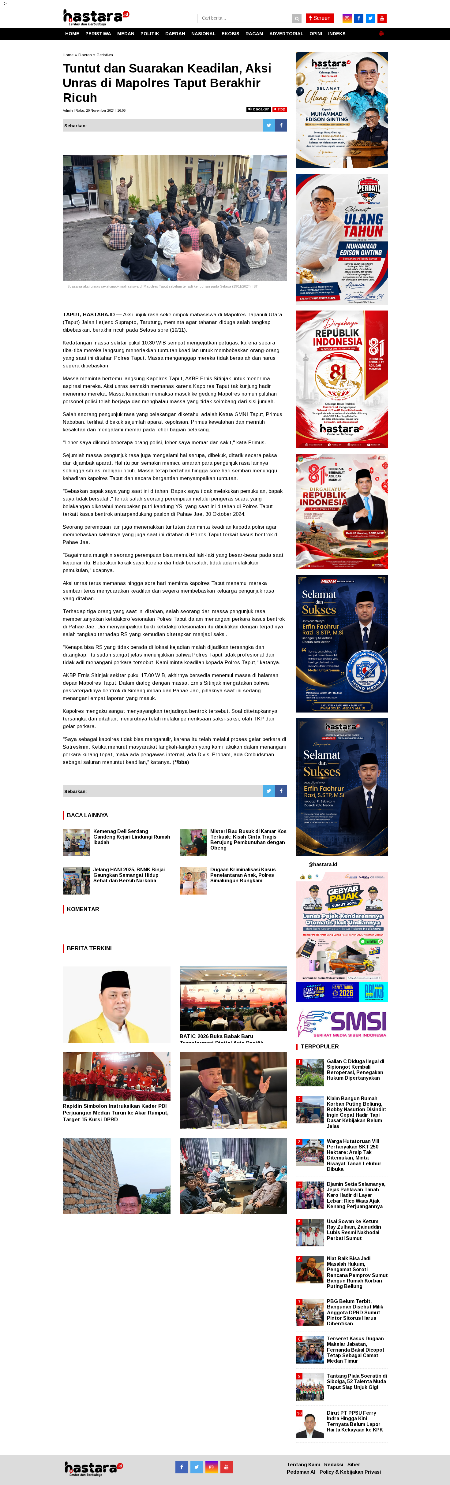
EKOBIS (230, 33)
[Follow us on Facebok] (181, 1467)
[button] (381, 31)
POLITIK (150, 33)
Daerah (85, 55)
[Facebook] (281, 125)
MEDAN (125, 33)
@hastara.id (323, 864)
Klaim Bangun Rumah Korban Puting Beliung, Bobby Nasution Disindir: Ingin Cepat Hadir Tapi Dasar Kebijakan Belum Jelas (357, 1112)
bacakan (260, 109)
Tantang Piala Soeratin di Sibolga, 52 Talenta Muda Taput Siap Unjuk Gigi (357, 1381)
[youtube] (382, 18)
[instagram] (347, 18)
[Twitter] (269, 125)
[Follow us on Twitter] (196, 1467)
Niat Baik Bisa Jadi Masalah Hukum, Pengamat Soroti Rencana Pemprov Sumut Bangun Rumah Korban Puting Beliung (357, 1272)
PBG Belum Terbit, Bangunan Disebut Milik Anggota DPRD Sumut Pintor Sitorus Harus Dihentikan (355, 1312)
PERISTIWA (98, 33)
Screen (321, 18)
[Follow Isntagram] (211, 1467)
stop (280, 109)
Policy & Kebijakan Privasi (350, 1472)
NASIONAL (203, 33)
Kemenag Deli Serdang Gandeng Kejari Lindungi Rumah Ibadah (131, 837)
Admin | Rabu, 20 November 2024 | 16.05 (94, 110)
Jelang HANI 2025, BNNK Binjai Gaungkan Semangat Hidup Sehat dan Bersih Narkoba (129, 875)
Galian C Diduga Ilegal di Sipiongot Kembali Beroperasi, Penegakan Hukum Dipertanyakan (355, 1070)
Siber (353, 1464)
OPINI (315, 33)
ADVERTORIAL (286, 33)
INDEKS (337, 33)
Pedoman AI (301, 1472)
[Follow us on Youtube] (226, 1467)
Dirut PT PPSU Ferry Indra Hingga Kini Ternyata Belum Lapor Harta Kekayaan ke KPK (355, 1421)
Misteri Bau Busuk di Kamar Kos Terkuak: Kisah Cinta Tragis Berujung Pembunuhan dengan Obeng (248, 839)
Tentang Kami (303, 1464)
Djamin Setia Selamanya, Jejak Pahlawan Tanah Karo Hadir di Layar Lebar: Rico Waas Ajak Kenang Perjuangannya (356, 1195)
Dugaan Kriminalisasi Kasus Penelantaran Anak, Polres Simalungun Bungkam (243, 875)
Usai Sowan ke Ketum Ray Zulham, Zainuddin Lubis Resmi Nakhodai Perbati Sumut (354, 1230)
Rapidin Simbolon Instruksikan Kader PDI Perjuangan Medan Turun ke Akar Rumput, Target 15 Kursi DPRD (116, 1112)
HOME (72, 33)
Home (68, 55)
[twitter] (370, 18)
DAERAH (175, 33)
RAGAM (254, 33)
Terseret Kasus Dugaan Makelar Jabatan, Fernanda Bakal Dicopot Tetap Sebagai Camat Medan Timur (355, 1350)
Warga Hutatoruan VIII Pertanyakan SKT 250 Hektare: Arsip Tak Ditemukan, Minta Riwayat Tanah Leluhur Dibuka (354, 1155)
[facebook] (358, 18)
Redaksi (333, 1464)
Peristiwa (105, 55)
